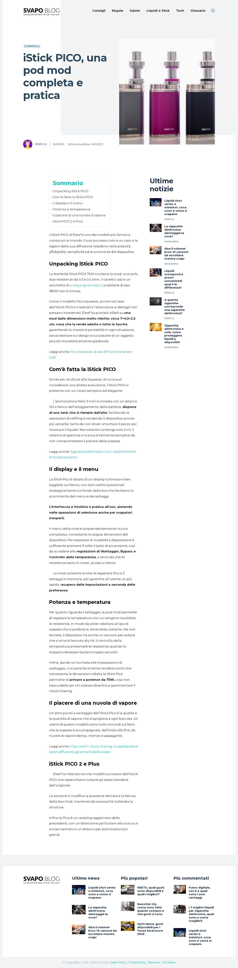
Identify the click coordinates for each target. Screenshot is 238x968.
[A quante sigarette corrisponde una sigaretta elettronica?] (155, 301)
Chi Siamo (169, 962)
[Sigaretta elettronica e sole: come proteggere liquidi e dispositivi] (155, 327)
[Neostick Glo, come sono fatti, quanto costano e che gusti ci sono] (127, 906)
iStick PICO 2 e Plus (68, 221)
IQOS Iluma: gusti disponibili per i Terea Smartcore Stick (150, 929)
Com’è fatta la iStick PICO (73, 197)
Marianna (171, 241)
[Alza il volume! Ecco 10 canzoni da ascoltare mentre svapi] (155, 250)
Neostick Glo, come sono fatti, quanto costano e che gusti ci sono (150, 909)
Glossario (154, 962)
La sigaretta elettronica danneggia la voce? (174, 231)
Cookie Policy (118, 962)
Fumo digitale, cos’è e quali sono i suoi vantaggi (199, 892)
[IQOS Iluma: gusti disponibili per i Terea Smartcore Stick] (127, 926)
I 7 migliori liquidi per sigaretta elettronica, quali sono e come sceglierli (201, 914)
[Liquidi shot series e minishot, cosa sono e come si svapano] (155, 202)
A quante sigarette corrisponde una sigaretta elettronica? (174, 306)
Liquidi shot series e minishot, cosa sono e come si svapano (175, 207)
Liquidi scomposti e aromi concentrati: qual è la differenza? (173, 279)
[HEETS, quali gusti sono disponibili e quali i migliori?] (127, 889)
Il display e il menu (68, 203)
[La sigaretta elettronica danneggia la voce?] (155, 228)
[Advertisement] (119, 49)
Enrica (41, 144)
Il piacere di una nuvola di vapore (79, 215)
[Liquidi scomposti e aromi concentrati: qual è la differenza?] (155, 272)
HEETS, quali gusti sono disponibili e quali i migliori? (150, 891)
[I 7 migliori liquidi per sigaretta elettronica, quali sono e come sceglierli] (179, 909)
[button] (213, 10)
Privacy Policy (137, 962)
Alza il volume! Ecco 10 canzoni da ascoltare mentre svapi (176, 253)
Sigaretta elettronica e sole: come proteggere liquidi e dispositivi (174, 334)
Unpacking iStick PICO (70, 191)
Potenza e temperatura (71, 209)
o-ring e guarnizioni (85, 285)
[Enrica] (29, 144)
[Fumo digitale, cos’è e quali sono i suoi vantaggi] (179, 889)
